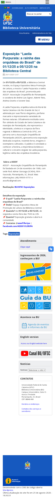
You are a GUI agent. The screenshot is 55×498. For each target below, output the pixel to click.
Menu (45, 39)
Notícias (23, 370)
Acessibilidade (17, 8)
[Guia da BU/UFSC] (35, 298)
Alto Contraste (31, 8)
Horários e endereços (30, 404)
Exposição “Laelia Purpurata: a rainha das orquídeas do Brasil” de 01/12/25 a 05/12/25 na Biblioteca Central (21, 62)
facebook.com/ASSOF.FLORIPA (18, 226)
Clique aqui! (25, 247)
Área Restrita (24, 33)
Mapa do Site (45, 8)
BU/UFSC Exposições (24, 187)
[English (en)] (8, 8)
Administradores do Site (42, 33)
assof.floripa (24, 223)
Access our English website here (34, 343)
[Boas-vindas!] (35, 272)
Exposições (14, 233)
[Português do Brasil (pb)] (5, 8)
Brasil (8, 2)
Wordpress (8, 490)
